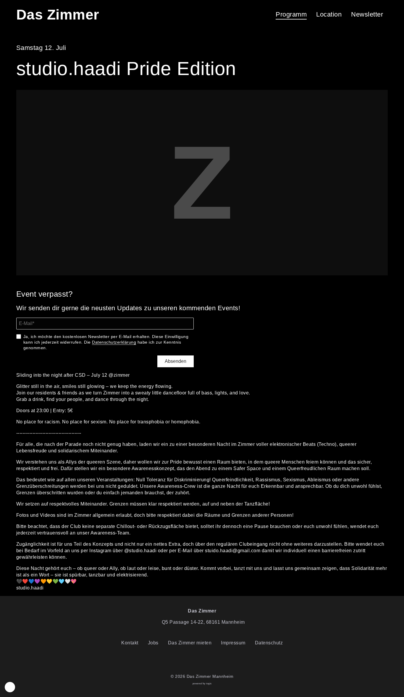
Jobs (153, 642)
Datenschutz (269, 642)
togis (209, 683)
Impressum (233, 642)
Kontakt (129, 642)
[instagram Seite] (206, 661)
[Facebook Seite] (197, 661)
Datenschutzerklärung (114, 342)
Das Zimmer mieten (190, 642)
